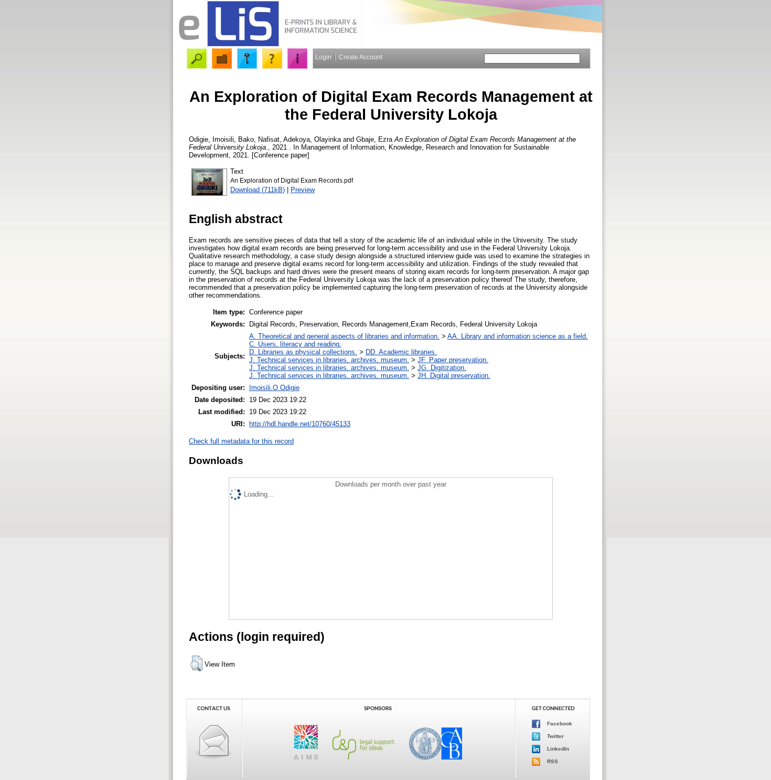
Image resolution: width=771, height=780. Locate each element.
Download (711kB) (257, 190)
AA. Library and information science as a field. (517, 336)
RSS (551, 761)
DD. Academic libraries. (401, 352)
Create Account (360, 57)
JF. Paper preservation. (452, 360)
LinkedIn (557, 749)
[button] (196, 663)
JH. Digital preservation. (453, 376)
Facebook (558, 723)
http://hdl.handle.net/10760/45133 (299, 424)
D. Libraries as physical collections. (303, 352)
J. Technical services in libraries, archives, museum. (329, 360)
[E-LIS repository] (267, 44)
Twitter (554, 736)
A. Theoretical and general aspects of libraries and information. (344, 336)
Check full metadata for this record (241, 441)
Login (323, 57)
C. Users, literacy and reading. (295, 344)
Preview (303, 190)
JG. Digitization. (441, 368)
